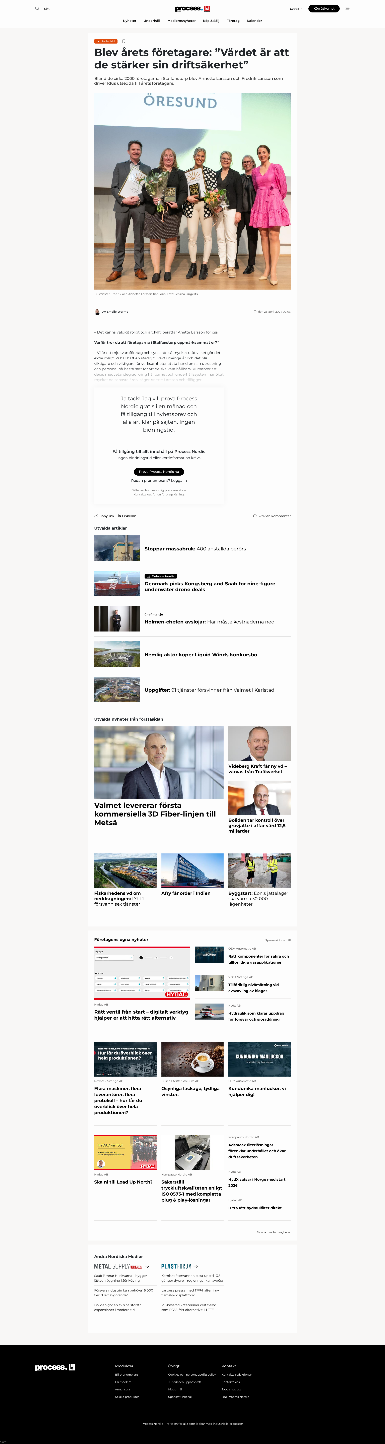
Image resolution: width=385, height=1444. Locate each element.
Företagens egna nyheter (121, 939)
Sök (47, 8)
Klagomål (175, 1389)
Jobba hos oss (231, 1389)
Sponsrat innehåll (180, 1397)
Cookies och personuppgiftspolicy (192, 1374)
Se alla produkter (127, 1397)
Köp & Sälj (211, 21)
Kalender (254, 21)
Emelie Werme (117, 311)
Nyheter (129, 21)
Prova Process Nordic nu (159, 472)
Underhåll (152, 21)
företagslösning (173, 494)
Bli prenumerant (126, 1374)
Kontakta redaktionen (237, 1374)
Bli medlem (123, 1382)
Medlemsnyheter (181, 21)
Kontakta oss (231, 1382)
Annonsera (122, 1389)
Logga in (179, 480)
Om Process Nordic (235, 1397)
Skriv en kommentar (274, 516)
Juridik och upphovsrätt (185, 1382)
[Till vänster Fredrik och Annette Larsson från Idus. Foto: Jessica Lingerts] (192, 191)
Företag (233, 21)
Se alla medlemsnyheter (274, 1232)
